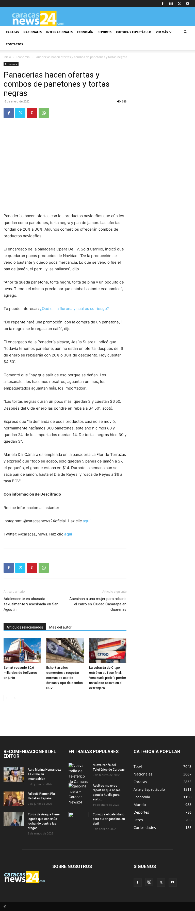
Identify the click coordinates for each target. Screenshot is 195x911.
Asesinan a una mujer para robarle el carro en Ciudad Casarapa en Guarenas (97, 604)
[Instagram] (171, 3)
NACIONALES (32, 32)
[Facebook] (162, 3)
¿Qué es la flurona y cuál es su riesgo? (74, 308)
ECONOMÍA (85, 32)
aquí (86, 520)
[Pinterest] (32, 113)
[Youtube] (187, 3)
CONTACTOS (14, 44)
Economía (23, 57)
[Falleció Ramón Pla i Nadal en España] (14, 798)
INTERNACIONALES (59, 32)
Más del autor (60, 627)
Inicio (7, 57)
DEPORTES (104, 32)
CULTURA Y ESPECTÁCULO (133, 32)
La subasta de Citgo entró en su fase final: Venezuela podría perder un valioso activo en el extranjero (107, 678)
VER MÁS (162, 32)
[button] (185, 32)
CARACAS (12, 32)
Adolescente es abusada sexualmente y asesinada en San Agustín (31, 604)
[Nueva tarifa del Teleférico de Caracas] (79, 773)
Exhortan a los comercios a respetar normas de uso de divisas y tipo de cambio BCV (64, 678)
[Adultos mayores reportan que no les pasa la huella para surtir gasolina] (79, 794)
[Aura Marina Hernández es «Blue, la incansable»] (14, 774)
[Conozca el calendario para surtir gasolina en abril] (79, 819)
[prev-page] (7, 698)
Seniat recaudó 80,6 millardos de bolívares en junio (20, 673)
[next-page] (15, 698)
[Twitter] (179, 3)
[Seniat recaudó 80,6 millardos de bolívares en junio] (22, 650)
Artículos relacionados (25, 627)
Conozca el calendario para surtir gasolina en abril (109, 819)
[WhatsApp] (44, 113)
